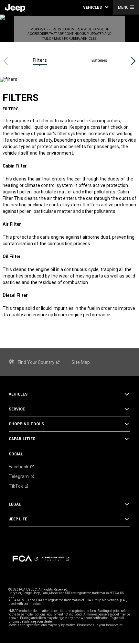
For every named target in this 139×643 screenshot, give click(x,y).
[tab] (39, 61)
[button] (95, 7)
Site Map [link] (80, 362)
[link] (15, 7)
